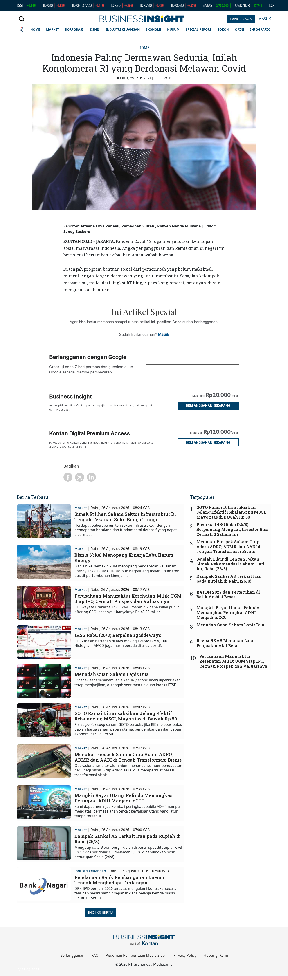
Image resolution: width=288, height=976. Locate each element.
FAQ (95, 955)
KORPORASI (74, 29)
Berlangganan (72, 955)
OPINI (239, 29)
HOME (35, 29)
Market (80, 507)
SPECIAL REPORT (199, 29)
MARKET (52, 29)
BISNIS (94, 29)
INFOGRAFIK (260, 29)
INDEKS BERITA (100, 912)
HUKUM (173, 29)
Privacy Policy (184, 955)
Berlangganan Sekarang (208, 405)
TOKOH (223, 29)
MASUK (264, 18)
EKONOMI (153, 29)
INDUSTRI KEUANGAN (123, 29)
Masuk (163, 334)
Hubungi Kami (216, 955)
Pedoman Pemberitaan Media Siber (136, 955)
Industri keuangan (90, 870)
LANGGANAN (241, 18)
